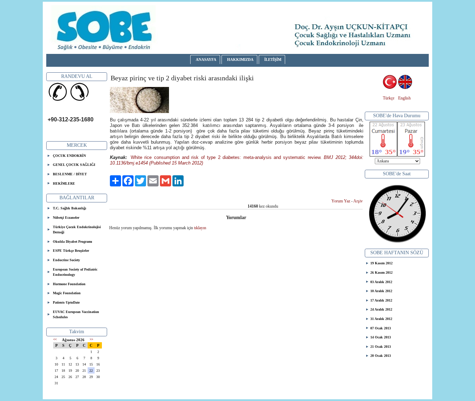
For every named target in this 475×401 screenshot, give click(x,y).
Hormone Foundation (69, 284)
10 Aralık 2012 (381, 291)
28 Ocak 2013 (380, 356)
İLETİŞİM (272, 59)
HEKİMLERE (64, 183)
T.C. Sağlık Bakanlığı (69, 208)
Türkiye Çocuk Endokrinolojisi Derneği (77, 229)
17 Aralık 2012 (381, 300)
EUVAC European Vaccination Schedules (76, 314)
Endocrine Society (66, 260)
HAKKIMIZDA (240, 59)
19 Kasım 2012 (381, 263)
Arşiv (358, 201)
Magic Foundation (67, 293)
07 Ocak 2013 (380, 328)
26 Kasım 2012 (381, 272)
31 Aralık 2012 (381, 319)
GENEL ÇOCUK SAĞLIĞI (74, 165)
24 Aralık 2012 (381, 309)
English (404, 98)
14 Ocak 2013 (380, 337)
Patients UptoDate (66, 302)
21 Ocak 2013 (380, 346)
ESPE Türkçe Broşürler (71, 250)
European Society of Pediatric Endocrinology (75, 272)
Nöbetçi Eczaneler (66, 217)
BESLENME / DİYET (70, 174)
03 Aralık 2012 (381, 282)
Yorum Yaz (340, 201)
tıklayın (200, 227)
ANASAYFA (206, 59)
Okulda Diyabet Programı (72, 241)
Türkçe (388, 98)
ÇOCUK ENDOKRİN (69, 156)
